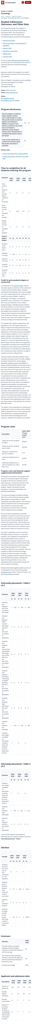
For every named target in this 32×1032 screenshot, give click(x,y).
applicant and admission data (20, 60)
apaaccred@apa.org (11, 92)
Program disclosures (9, 40)
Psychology (5, 13)
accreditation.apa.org (7, 98)
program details (18, 286)
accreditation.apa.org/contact (10, 100)
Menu (28, 2)
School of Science (7, 11)
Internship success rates (10, 51)
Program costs (7, 48)
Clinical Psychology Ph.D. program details (15, 154)
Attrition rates (7, 54)
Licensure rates (7, 57)
